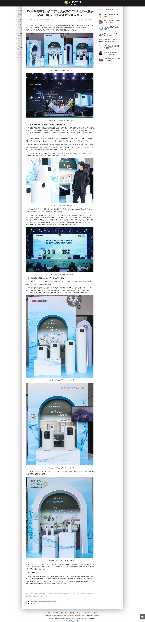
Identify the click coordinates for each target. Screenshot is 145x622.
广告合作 (79, 613)
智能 (21, 52)
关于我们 (55, 613)
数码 (21, 24)
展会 (21, 48)
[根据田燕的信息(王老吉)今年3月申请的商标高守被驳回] (101, 48)
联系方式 (63, 613)
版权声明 (71, 613)
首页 (21, 10)
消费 (21, 33)
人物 (21, 38)
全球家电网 (56, 615)
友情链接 (95, 613)
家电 (21, 29)
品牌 (21, 43)
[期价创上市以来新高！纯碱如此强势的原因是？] (102, 61)
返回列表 (32, 604)
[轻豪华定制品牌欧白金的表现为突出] (100, 17)
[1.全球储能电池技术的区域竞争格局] (101, 30)
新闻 (21, 15)
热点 (21, 57)
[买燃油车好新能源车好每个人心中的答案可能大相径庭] (100, 55)
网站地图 (87, 613)
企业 (21, 19)
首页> (86, 19)
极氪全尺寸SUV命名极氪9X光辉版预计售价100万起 (44, 601)
